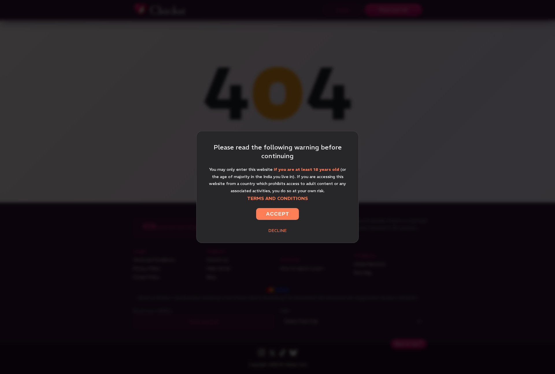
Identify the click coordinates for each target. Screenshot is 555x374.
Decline (277, 230)
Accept (277, 214)
